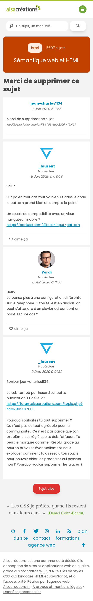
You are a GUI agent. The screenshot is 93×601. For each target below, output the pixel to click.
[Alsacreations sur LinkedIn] (58, 531)
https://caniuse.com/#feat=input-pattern (43, 224)
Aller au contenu (49, 7)
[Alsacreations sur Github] (13, 531)
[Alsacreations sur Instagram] (47, 531)
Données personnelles (22, 591)
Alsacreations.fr (16, 586)
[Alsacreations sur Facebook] (24, 531)
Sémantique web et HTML (46, 60)
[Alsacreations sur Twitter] (35, 531)
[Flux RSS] (69, 531)
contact (41, 538)
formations (68, 538)
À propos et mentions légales (57, 586)
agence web (41, 545)
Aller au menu (18, 7)
